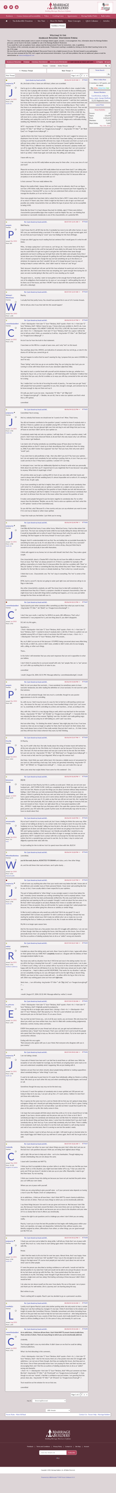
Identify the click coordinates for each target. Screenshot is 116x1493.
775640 (85, 1329)
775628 (85, 682)
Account (86, 1446)
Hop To (29, 1401)
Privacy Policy (57, 1446)
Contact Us (83, 1415)
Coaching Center (58, 16)
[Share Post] (79, 80)
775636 (85, 1052)
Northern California (11, 966)
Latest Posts (100, 105)
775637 (85, 1144)
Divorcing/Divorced (58, 62)
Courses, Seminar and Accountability (28, 16)
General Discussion (39, 62)
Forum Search (99, 70)
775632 (85, 852)
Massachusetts (10, 876)
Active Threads (63, 66)
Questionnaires (72, 16)
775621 (85, 80)
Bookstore (9, 16)
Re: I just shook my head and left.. (35, 222)
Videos (46, 16)
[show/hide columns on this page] (109, 66)
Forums (26, 62)
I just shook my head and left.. (36, 80)
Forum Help (92, 1415)
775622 (85, 222)
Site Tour (41, 21)
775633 (85, 880)
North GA (9, 103)
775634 (85, 943)
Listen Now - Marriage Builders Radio (105, 7)
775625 (85, 409)
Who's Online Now (100, 80)
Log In (108, 62)
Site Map (78, 1446)
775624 (85, 320)
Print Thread (10, 75)
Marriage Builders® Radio (89, 16)
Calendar (53, 66)
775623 (85, 292)
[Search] (106, 66)
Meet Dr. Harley (56, 21)
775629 (85, 737)
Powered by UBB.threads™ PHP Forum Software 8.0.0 (58, 1477)
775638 (85, 1238)
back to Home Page (58, 5)
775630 (85, 776)
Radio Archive (105, 16)
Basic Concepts (74, 21)
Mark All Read (21, 1415)
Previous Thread (27, 71)
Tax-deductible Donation (23, 21)
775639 (85, 1303)
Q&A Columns (92, 21)
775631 (85, 818)
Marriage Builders (14, 62)
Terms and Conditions (43, 1446)
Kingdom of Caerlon (12, 1167)
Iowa (7, 841)
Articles (106, 21)
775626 (85, 522)
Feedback (30, 1446)
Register (100, 62)
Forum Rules (10, 1415)
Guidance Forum (58, 26)
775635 (85, 1001)
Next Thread (66, 71)
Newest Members (100, 92)
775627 (85, 602)
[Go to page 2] (87, 75)
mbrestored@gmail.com (26, 55)
